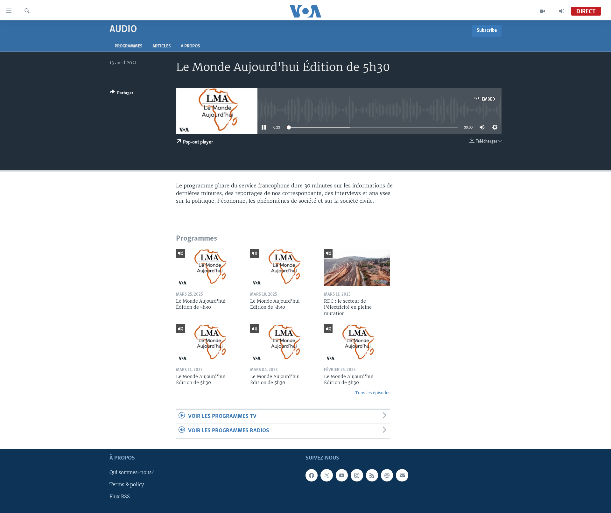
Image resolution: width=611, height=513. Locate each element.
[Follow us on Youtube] (342, 475)
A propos (190, 46)
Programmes (128, 46)
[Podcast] (387, 475)
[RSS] (372, 475)
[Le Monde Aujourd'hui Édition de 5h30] (209, 267)
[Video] (542, 11)
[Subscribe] (402, 475)
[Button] (121, 94)
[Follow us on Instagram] (357, 475)
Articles (161, 46)
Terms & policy (126, 485)
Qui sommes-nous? (131, 472)
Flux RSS (119, 497)
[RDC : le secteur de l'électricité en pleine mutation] (357, 267)
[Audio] (561, 11)
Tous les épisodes (372, 393)
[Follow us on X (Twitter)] (326, 475)
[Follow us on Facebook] (312, 475)
